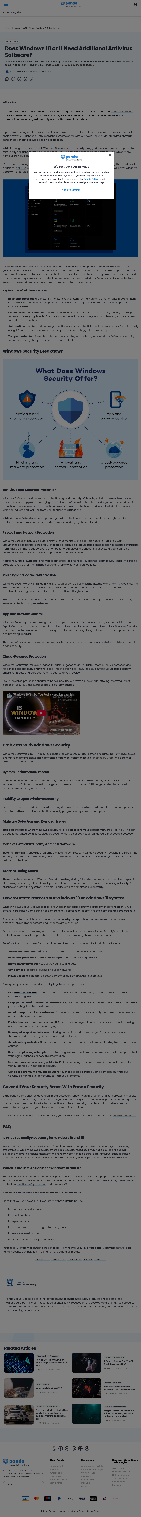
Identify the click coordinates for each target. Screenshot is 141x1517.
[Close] (110, 155)
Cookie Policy (91, 179)
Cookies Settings (71, 189)
